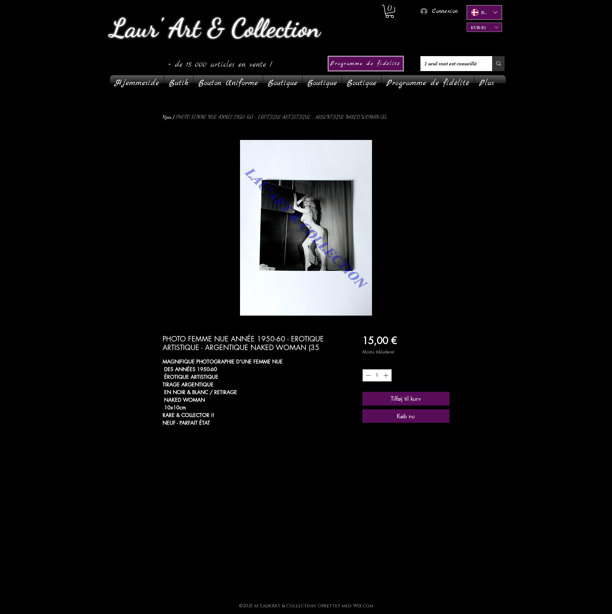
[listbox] (484, 27)
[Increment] (386, 375)
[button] (484, 27)
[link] (389, 11)
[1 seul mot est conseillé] (498, 63)
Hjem (167, 117)
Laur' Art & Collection (215, 28)
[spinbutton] (377, 375)
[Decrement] (367, 375)
